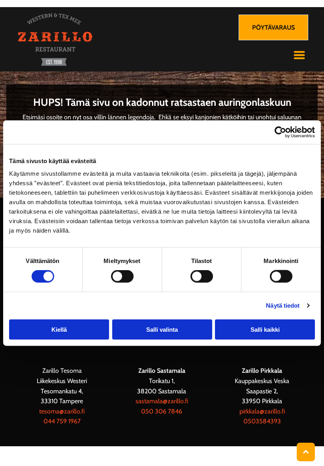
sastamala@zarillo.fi (162, 401)
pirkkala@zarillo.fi (262, 411)
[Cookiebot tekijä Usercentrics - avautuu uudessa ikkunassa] (280, 132)
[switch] (122, 276)
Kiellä (59, 329)
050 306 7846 (161, 411)
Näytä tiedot (283, 305)
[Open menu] (299, 55)
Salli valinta (162, 329)
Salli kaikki (265, 329)
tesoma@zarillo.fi (62, 411)
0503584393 (262, 421)
